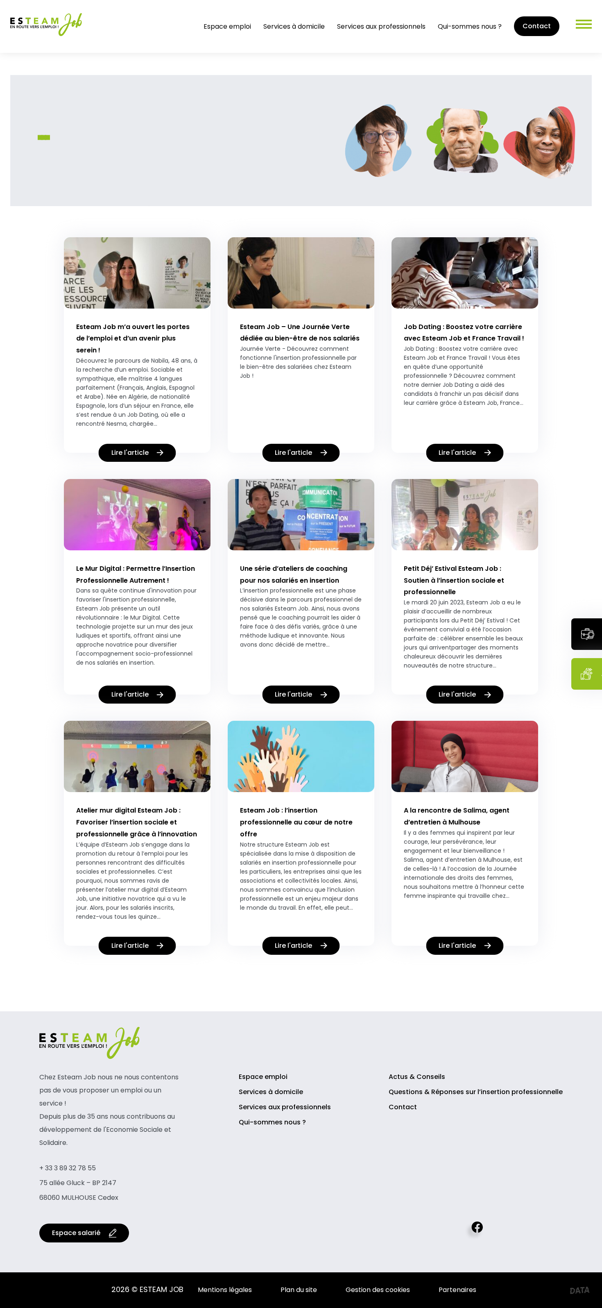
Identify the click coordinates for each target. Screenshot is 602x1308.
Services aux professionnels (381, 26)
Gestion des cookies (378, 1289)
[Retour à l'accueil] (46, 36)
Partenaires (457, 1289)
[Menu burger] (575, 26)
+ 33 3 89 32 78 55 (67, 1168)
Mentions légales (225, 1289)
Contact (537, 26)
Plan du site (299, 1289)
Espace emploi (227, 26)
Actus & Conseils (417, 1076)
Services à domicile (294, 26)
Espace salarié (76, 1233)
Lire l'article (130, 452)
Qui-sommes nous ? (470, 26)
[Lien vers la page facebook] (473, 1233)
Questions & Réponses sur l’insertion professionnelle (476, 1092)
